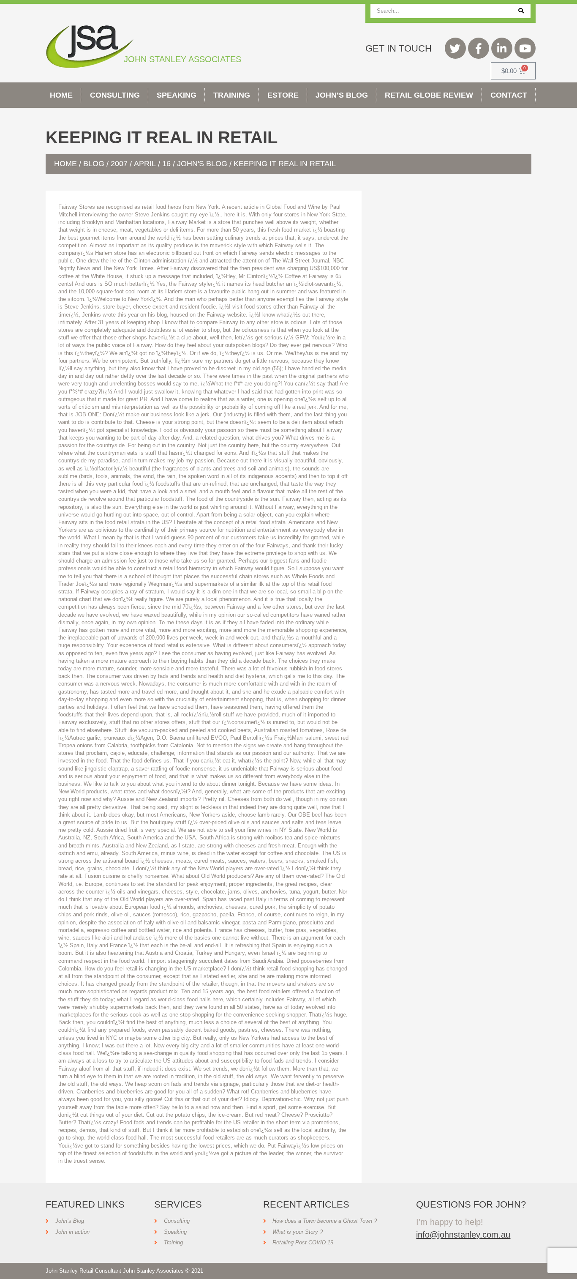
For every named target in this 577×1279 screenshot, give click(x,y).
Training (231, 95)
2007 (119, 163)
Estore (283, 95)
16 (166, 163)
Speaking (176, 95)
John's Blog (202, 163)
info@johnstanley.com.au (463, 1234)
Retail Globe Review (429, 95)
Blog (93, 163)
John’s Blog (342, 95)
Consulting (115, 95)
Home (61, 95)
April (145, 163)
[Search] (521, 11)
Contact (508, 95)
